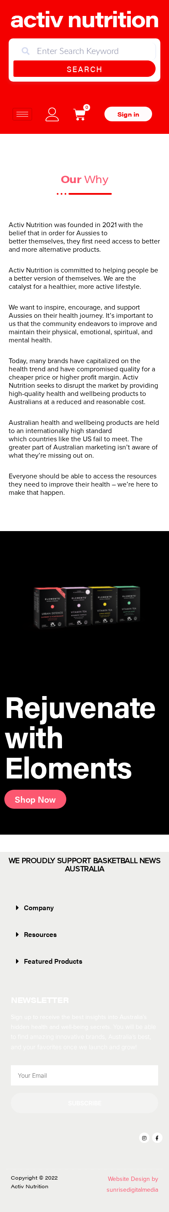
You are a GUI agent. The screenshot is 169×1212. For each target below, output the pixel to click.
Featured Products (53, 961)
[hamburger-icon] (22, 114)
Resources (40, 934)
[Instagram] (144, 1138)
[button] (84, 908)
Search (85, 68)
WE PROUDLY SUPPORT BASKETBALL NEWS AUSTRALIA (85, 864)
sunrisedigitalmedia (132, 1189)
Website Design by (133, 1179)
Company (39, 907)
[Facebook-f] (157, 1138)
